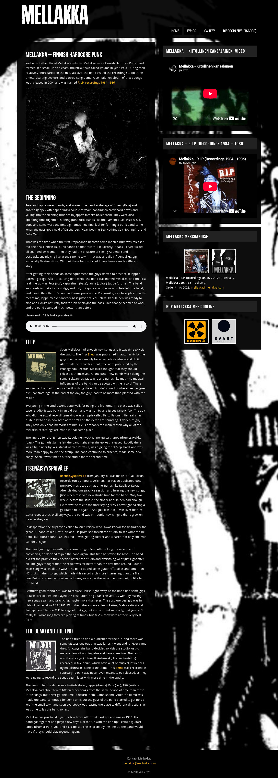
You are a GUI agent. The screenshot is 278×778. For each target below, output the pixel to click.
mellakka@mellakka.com (207, 287)
